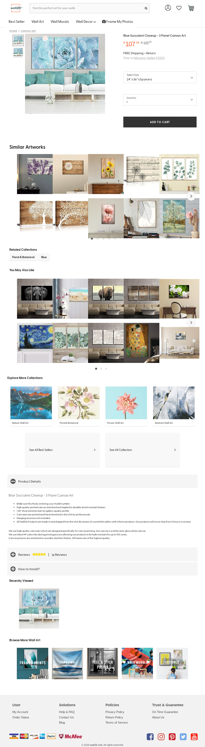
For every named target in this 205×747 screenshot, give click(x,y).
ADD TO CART (160, 122)
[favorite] (179, 8)
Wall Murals (60, 21)
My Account (20, 712)
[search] (146, 8)
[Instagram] (162, 737)
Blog (62, 722)
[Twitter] (184, 737)
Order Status (20, 717)
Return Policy (114, 717)
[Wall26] (14, 8)
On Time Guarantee (165, 712)
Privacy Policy (115, 712)
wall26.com (96, 745)
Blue (44, 257)
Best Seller (17, 21)
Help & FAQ (67, 712)
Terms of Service (117, 722)
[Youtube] (194, 737)
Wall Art (37, 21)
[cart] (191, 8)
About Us (158, 717)
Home (13, 30)
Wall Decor (84, 21)
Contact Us (66, 717)
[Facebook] (151, 737)
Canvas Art (28, 30)
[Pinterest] (173, 737)
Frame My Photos (119, 21)
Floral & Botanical (23, 257)
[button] (191, 196)
